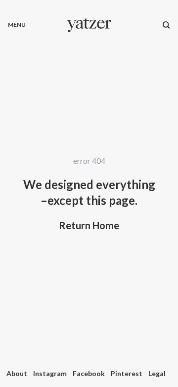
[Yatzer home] (89, 25)
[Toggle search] (166, 25)
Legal (157, 373)
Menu (17, 24)
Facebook (89, 373)
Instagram (50, 373)
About (16, 373)
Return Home (89, 225)
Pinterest (126, 373)
